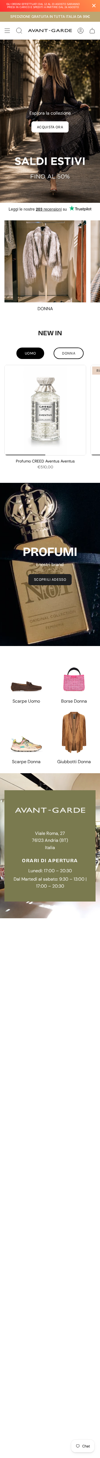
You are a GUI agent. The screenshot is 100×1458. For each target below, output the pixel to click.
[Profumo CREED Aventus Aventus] (45, 410)
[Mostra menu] (7, 30)
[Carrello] (92, 30)
